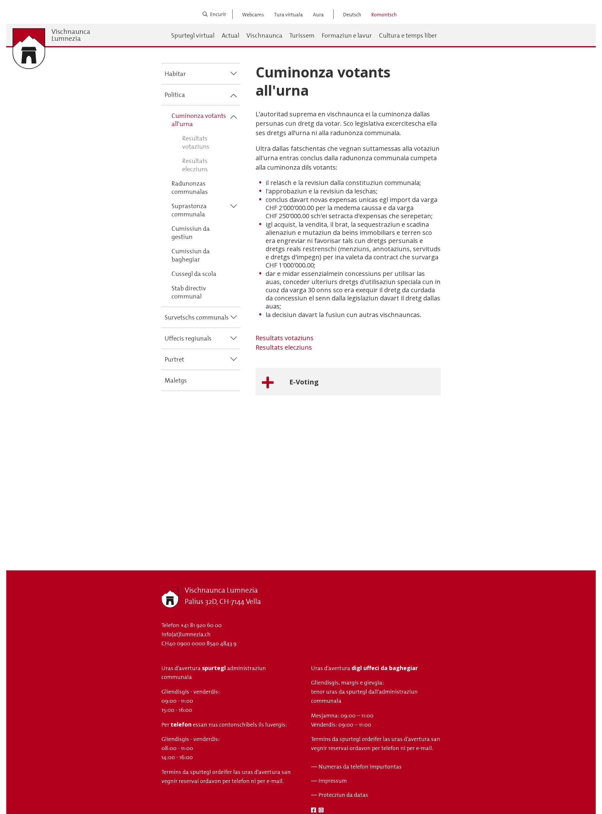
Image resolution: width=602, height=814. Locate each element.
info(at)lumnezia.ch (186, 634)
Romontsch (384, 14)
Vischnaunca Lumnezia (70, 35)
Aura (318, 14)
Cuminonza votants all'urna (199, 120)
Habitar (175, 74)
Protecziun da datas (343, 795)
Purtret (174, 359)
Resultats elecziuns (195, 165)
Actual (230, 35)
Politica (175, 95)
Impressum (333, 781)
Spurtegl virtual (192, 35)
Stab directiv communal (189, 292)
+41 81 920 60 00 (201, 625)
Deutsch (352, 14)
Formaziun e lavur (347, 35)
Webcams (253, 14)
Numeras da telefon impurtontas (360, 766)
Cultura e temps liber (408, 35)
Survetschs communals (197, 317)
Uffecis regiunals (188, 338)
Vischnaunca (264, 35)
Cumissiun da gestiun (191, 233)
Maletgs (176, 380)
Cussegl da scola (194, 274)
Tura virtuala (288, 14)
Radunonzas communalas (190, 187)
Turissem (301, 35)
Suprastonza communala (189, 210)
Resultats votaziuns (195, 142)
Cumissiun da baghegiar (191, 255)
